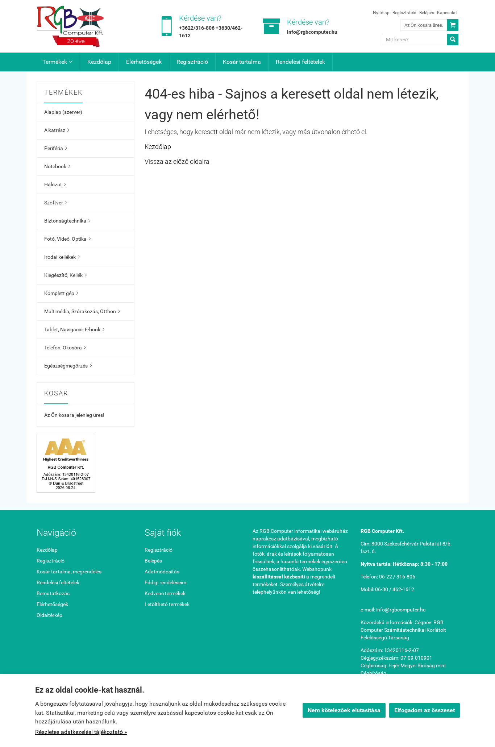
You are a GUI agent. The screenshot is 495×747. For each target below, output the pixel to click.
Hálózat (55, 184)
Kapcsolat (447, 12)
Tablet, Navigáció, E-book (74, 329)
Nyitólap (381, 12)
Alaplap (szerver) (63, 112)
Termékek (57, 61)
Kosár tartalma (242, 61)
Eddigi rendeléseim (165, 582)
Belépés (426, 12)
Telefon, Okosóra (65, 347)
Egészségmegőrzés (68, 366)
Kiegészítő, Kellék (65, 275)
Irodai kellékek (62, 257)
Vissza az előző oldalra (177, 161)
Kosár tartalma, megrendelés (69, 571)
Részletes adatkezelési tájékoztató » (81, 732)
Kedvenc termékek (165, 593)
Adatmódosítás (162, 571)
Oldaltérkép (49, 615)
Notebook (57, 166)
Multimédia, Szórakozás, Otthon (82, 311)
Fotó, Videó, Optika (67, 239)
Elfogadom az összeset (424, 710)
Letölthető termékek (167, 604)
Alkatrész (56, 130)
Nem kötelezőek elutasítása (344, 710)
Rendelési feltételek (300, 61)
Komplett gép (61, 293)
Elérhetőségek (144, 61)
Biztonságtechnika (67, 221)
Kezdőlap (99, 61)
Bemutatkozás (53, 593)
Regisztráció (404, 12)
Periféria (55, 148)
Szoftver (55, 203)
